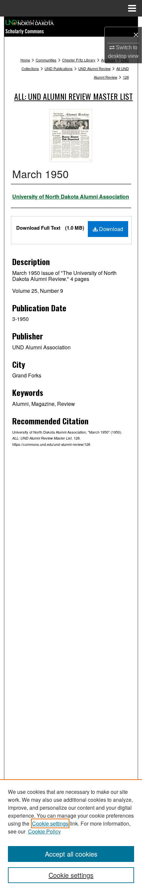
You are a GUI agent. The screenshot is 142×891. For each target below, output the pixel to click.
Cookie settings (50, 823)
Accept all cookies (71, 854)
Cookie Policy (44, 831)
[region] (71, 835)
